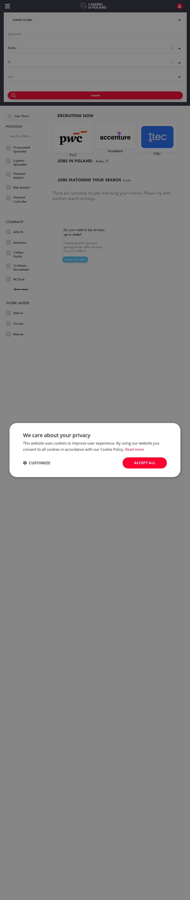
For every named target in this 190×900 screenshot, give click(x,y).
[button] (36, 463)
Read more (134, 449)
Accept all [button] (145, 462)
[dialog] (95, 450)
